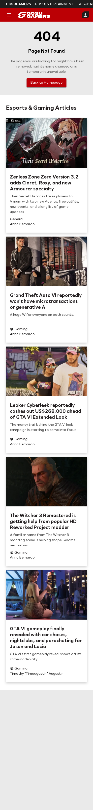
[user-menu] (85, 14)
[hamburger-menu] (9, 15)
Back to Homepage (46, 82)
